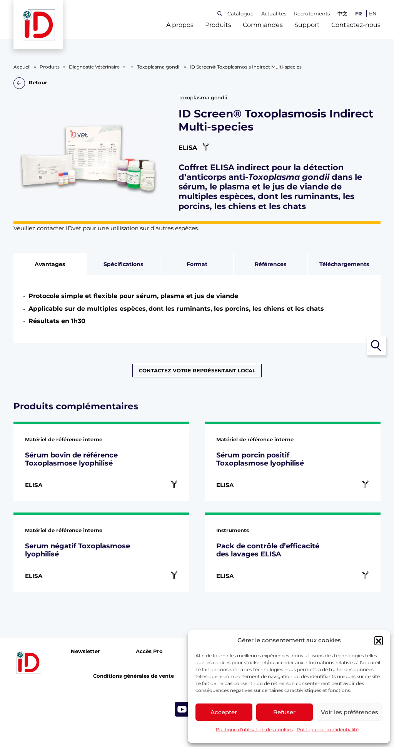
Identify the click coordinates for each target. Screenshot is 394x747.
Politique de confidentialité (328, 729)
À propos (180, 24)
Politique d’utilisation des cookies (254, 729)
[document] (197, 308)
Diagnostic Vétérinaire (94, 67)
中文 (342, 14)
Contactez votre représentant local (197, 371)
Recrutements (312, 14)
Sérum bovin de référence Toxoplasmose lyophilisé (71, 459)
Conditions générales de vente (133, 676)
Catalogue (240, 14)
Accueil (21, 67)
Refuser (284, 712)
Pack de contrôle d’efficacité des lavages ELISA (267, 550)
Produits (218, 24)
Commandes (263, 24)
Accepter (223, 712)
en (373, 14)
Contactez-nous (356, 24)
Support (307, 24)
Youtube (182, 709)
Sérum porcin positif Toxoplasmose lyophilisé (260, 459)
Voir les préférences (349, 712)
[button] (378, 640)
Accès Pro (149, 651)
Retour (38, 83)
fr (358, 14)
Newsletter (85, 651)
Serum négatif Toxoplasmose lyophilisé (77, 550)
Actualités (273, 14)
